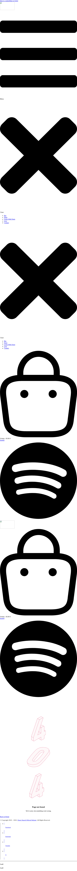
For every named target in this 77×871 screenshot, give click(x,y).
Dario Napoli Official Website (27, 820)
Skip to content (5, 1)
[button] (38, 111)
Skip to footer (14, 1)
